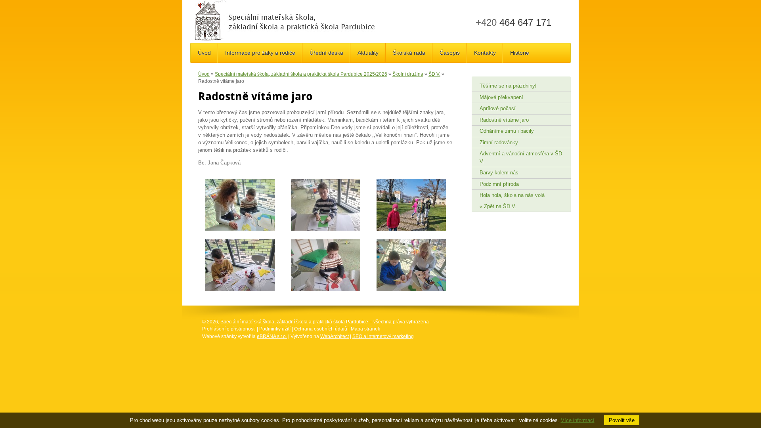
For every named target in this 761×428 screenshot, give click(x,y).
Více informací (578, 420)
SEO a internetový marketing (383, 336)
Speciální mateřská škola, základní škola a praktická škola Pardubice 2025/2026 (301, 74)
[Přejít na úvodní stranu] (285, 21)
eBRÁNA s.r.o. (272, 336)
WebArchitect (334, 336)
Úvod (204, 74)
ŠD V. (434, 74)
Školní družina (407, 74)
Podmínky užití (275, 329)
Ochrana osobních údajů (320, 329)
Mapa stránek (365, 329)
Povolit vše (622, 420)
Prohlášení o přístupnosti (229, 329)
